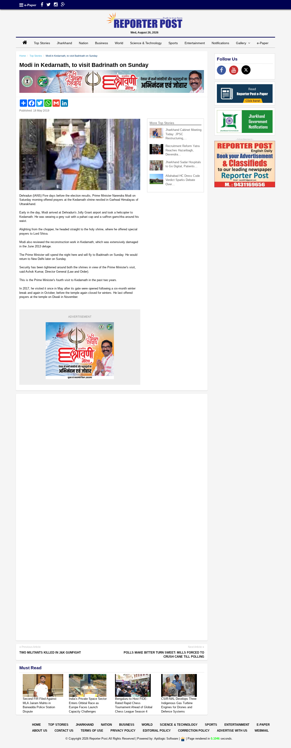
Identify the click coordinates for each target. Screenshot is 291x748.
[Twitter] (48, 5)
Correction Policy (194, 730)
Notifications (220, 43)
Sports (173, 43)
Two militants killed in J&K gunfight (50, 652)
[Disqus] (111, 456)
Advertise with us (232, 730)
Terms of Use (92, 730)
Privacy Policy (122, 730)
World (119, 43)
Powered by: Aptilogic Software (157, 738)
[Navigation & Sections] (21, 5)
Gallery (242, 43)
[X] (246, 69)
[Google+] (63, 5)
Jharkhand (64, 43)
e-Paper (30, 5)
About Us (39, 730)
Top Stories (42, 43)
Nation (83, 43)
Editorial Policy (157, 730)
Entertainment (195, 43)
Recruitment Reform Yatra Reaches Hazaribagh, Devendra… (183, 150)
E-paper (263, 724)
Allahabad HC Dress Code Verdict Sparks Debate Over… (183, 180)
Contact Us (64, 730)
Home (22, 55)
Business (101, 43)
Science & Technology (146, 43)
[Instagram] (56, 5)
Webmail (262, 730)
